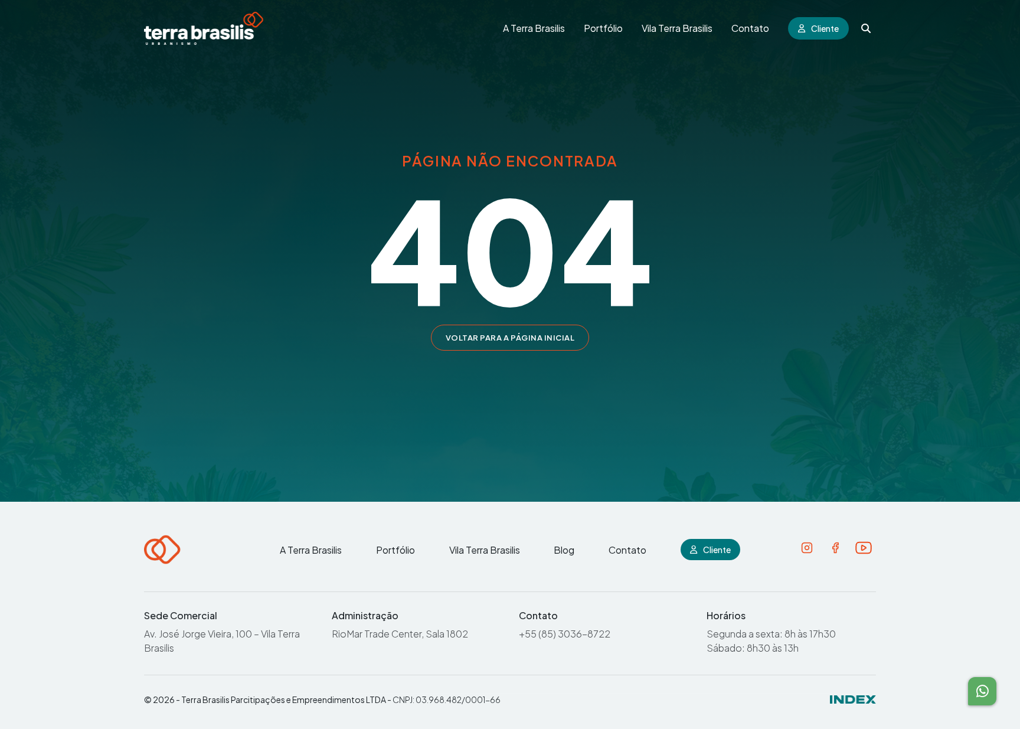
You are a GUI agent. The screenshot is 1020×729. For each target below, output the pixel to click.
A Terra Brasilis (534, 28)
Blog (564, 550)
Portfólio (603, 28)
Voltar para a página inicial (510, 337)
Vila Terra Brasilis (677, 28)
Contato (750, 28)
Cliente (825, 28)
